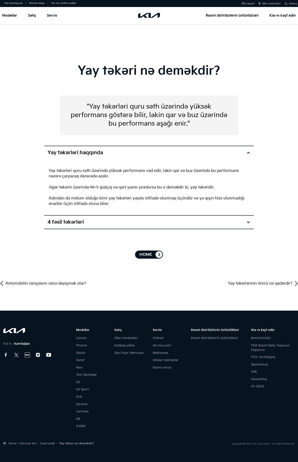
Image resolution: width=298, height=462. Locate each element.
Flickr (27, 355)
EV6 (79, 397)
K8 (78, 419)
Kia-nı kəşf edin (282, 16)
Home (13, 443)
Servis (52, 16)
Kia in (16, 344)
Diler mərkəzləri (271, 3)
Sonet (80, 360)
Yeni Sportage (86, 375)
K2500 (80, 426)
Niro (79, 367)
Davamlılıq (259, 379)
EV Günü (257, 386)
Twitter (16, 355)
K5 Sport (82, 389)
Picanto (81, 345)
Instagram (38, 355)
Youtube (48, 355)
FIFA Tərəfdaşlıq (263, 357)
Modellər (9, 16)
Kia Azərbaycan (14, 3)
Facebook (6, 355)
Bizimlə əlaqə (37, 3)
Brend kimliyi (261, 338)
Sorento (81, 404)
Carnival (82, 411)
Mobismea (160, 353)
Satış (32, 16)
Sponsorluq (259, 364)
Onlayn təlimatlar (165, 360)
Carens (81, 338)
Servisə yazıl (162, 345)
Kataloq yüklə (124, 345)
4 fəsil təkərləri (66, 222)
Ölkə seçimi (248, 3)
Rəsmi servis (162, 367)
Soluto (80, 353)
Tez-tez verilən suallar (63, 3)
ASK (254, 372)
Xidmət (158, 338)
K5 (78, 382)
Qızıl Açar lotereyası (129, 353)
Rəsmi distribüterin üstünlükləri (232, 16)
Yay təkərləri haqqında (75, 153)
